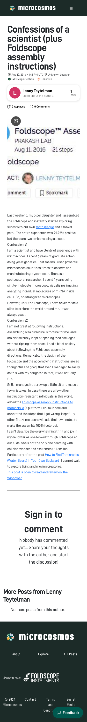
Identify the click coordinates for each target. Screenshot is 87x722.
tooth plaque (45, 227)
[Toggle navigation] (71, 8)
